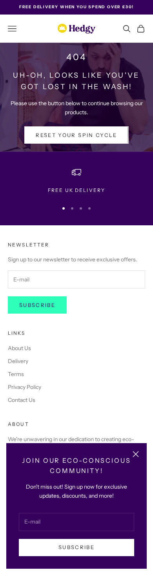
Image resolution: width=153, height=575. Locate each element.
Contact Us (21, 399)
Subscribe (76, 547)
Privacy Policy (24, 387)
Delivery (18, 361)
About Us (19, 348)
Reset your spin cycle (76, 135)
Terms (16, 374)
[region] (76, 181)
